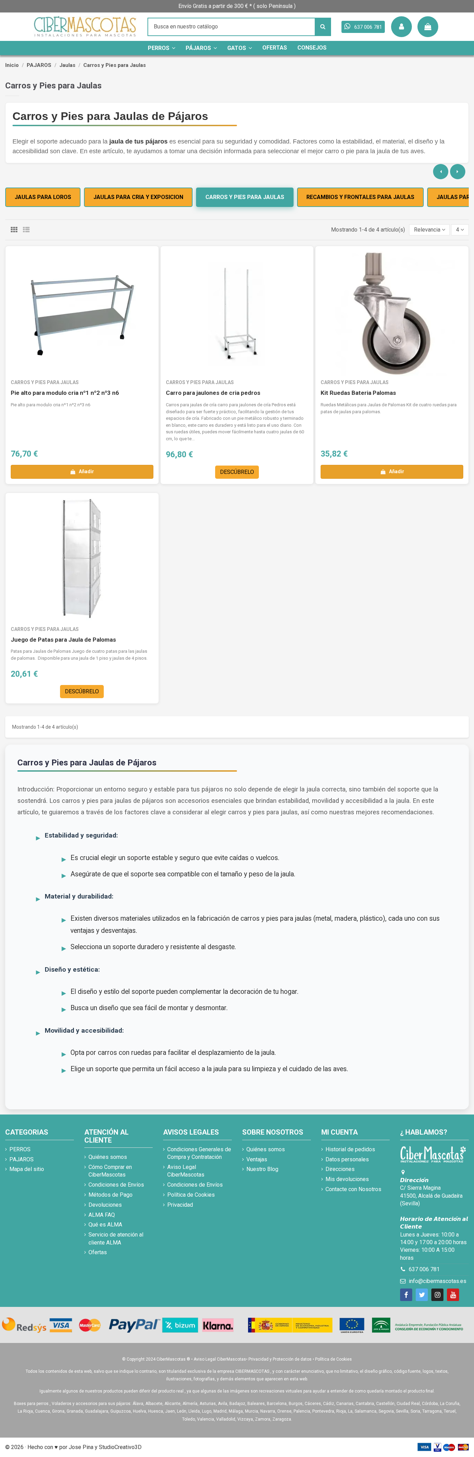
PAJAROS (21, 1159)
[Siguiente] (457, 171)
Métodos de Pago (110, 1194)
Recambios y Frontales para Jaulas (360, 197)
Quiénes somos (107, 1157)
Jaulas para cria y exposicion (138, 197)
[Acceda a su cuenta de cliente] (401, 26)
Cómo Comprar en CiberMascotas (110, 1171)
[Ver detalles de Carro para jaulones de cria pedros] (237, 313)
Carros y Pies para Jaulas (244, 197)
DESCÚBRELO (237, 472)
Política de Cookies (191, 1194)
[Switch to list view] (26, 230)
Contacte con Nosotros (353, 1189)
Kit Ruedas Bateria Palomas (358, 392)
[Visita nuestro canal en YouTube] (453, 1295)
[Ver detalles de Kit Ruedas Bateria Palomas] (392, 313)
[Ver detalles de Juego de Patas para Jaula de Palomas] (82, 560)
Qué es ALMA (105, 1224)
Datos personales (347, 1159)
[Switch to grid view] (14, 230)
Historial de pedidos (350, 1149)
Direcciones (340, 1169)
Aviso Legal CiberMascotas (185, 1171)
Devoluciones (105, 1205)
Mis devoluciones (347, 1179)
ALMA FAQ (101, 1215)
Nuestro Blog (262, 1169)
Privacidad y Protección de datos (280, 1359)
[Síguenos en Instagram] (437, 1295)
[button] (429, 229)
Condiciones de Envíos (116, 1184)
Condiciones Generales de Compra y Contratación (199, 1153)
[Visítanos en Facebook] (406, 1295)
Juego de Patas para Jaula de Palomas (63, 639)
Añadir (86, 471)
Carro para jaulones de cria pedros (213, 392)
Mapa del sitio (26, 1169)
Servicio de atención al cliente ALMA (115, 1238)
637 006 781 (424, 1269)
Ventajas (256, 1159)
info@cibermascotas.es (437, 1281)
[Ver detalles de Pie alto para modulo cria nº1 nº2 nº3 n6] (82, 313)
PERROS (20, 1149)
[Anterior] (440, 171)
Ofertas (97, 1252)
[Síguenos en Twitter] (422, 1295)
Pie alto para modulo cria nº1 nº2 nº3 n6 (65, 392)
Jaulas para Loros (43, 197)
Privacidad (180, 1205)
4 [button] (458, 229)
